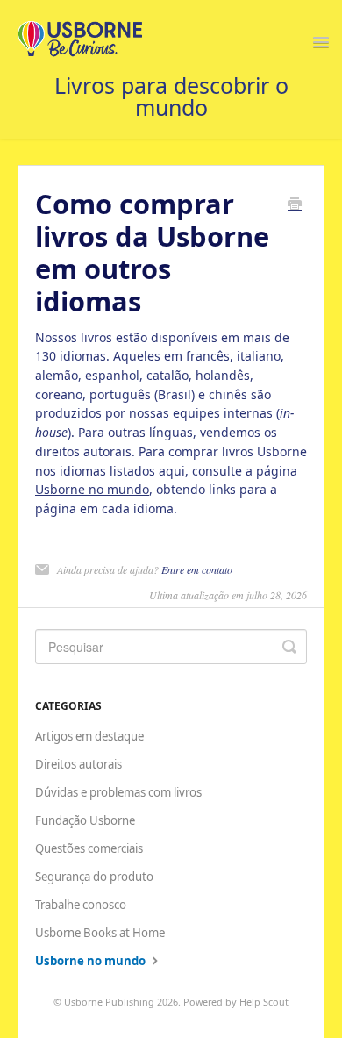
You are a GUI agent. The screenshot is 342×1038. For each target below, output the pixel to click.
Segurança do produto (94, 876)
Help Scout (264, 1001)
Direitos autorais (78, 764)
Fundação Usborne (85, 820)
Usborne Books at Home (100, 933)
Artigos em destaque (89, 736)
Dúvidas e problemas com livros (118, 792)
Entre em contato (196, 569)
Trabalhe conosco (80, 905)
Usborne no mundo (92, 489)
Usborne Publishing (109, 1001)
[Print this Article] (295, 204)
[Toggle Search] (289, 646)
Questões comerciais (89, 848)
